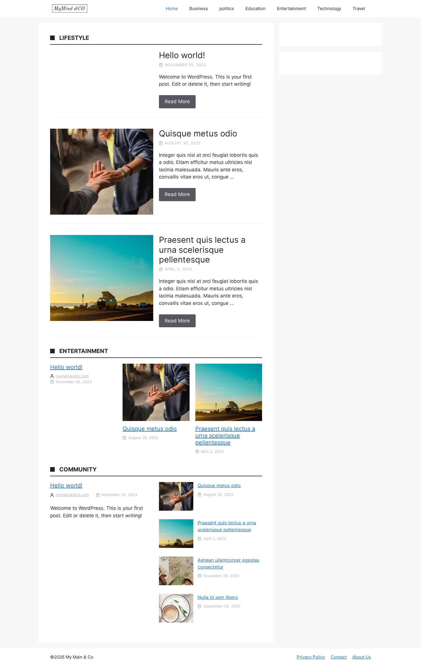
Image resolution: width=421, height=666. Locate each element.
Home (172, 8)
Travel (359, 8)
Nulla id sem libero (218, 597)
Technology (329, 8)
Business (198, 8)
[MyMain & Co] (69, 8)
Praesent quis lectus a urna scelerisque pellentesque (225, 435)
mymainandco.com (72, 376)
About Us (361, 657)
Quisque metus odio (150, 428)
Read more (177, 101)
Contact (339, 657)
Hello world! (66, 367)
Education (255, 8)
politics (226, 8)
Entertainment (291, 8)
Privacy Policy (311, 657)
